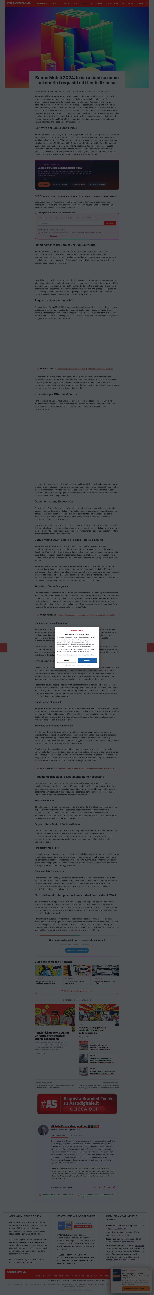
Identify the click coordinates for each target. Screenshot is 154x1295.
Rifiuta (66, 660)
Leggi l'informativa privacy (86, 655)
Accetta (87, 660)
